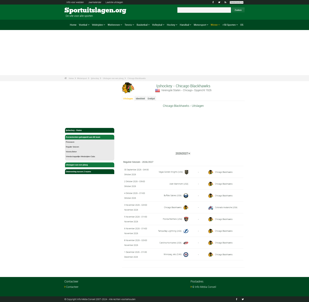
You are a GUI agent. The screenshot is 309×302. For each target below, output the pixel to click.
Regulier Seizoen (72, 147)
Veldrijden (97, 24)
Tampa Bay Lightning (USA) (170, 231)
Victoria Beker (71, 152)
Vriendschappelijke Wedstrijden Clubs (80, 156)
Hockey (171, 24)
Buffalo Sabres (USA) (173, 195)
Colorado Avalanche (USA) (226, 207)
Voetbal (83, 24)
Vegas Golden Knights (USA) (171, 172)
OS (241, 24)
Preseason (70, 142)
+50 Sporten (229, 24)
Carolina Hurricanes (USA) (170, 242)
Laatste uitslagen (114, 2)
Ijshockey (95, 78)
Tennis (128, 24)
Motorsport (200, 24)
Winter (214, 24)
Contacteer (72, 287)
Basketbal (142, 24)
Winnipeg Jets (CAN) (173, 254)
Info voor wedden (75, 2)
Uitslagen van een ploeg (113, 78)
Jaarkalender (94, 2)
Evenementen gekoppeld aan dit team (83, 137)
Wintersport (82, 78)
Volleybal (157, 24)
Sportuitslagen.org (76, 10)
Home (73, 24)
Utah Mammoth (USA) (178, 183)
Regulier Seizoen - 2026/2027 (138, 161)
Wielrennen (114, 24)
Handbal (184, 24)
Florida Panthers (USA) (172, 219)
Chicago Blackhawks (136, 78)
